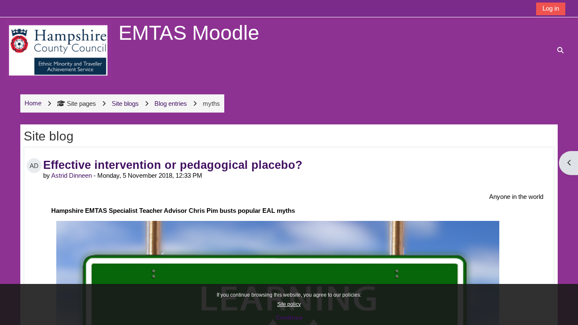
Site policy (289, 304)
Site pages (81, 103)
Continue (289, 317)
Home (33, 103)
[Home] (59, 49)
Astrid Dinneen (71, 175)
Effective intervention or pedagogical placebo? (173, 164)
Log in (550, 8)
